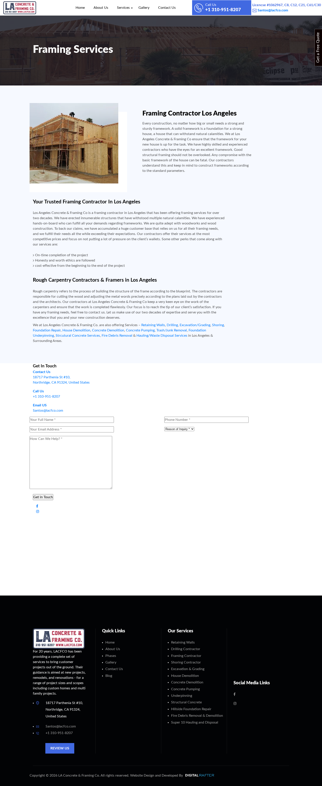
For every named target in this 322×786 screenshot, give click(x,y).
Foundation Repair (47, 330)
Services (123, 7)
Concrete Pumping (140, 330)
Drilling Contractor (185, 649)
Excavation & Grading (187, 669)
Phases (110, 656)
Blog (108, 676)
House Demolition (76, 330)
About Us (101, 7)
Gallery (143, 7)
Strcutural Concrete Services (78, 335)
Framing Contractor (186, 656)
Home (80, 7)
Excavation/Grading (195, 325)
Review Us (59, 748)
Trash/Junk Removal (171, 330)
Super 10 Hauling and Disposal (194, 722)
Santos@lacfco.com (272, 10)
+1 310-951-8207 (59, 733)
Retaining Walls (153, 325)
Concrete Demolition (108, 330)
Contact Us (167, 7)
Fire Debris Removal (117, 335)
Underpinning (181, 695)
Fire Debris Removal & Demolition (197, 715)
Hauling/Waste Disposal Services (161, 335)
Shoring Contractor (186, 662)
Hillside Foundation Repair (191, 709)
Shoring (218, 325)
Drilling (172, 325)
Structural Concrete (186, 702)
